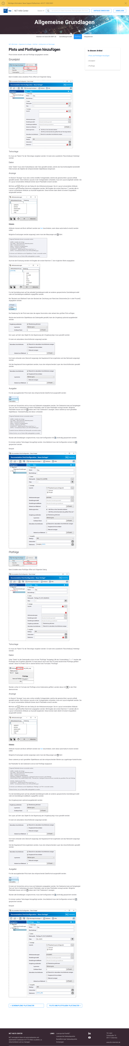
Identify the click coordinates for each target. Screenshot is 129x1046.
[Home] (7, 10)
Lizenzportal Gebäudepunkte (65, 1036)
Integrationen (88, 37)
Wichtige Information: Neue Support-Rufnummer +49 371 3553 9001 (30, 3)
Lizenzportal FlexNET (63, 1033)
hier (41, 228)
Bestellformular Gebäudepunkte (66, 1039)
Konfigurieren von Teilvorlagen (47, 44)
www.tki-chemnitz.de (113, 1042)
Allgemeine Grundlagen (25, 44)
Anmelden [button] (120, 11)
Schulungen (60, 1042)
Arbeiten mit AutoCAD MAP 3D (46, 37)
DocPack (78, 37)
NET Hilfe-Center (13, 44)
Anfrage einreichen (101, 11)
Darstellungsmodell (65, 37)
